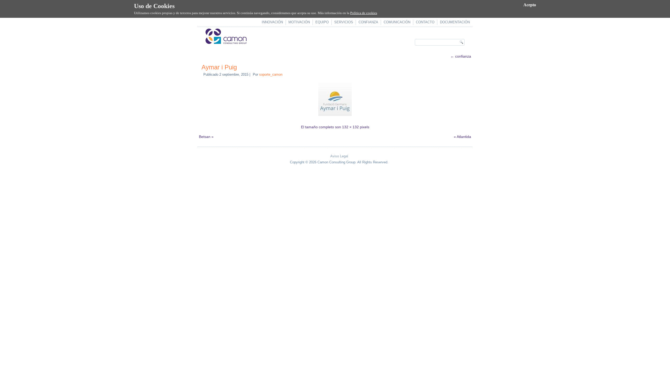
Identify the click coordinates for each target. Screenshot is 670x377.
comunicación (397, 22)
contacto (425, 22)
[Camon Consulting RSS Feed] (208, 157)
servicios (343, 22)
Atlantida (464, 137)
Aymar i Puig (219, 67)
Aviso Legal (339, 156)
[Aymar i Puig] (335, 117)
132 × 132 (350, 127)
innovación (272, 22)
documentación (455, 22)
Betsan (204, 137)
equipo (322, 22)
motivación (299, 22)
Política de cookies (363, 13)
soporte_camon (270, 74)
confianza (368, 22)
